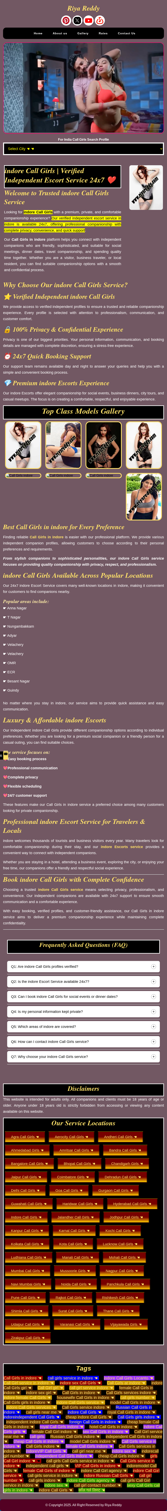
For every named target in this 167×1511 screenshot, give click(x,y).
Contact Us (126, 33)
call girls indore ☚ (44, 1480)
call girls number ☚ (137, 1397)
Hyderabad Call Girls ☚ (132, 1204)
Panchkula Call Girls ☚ (125, 1284)
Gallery (83, 33)
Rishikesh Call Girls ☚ (120, 1298)
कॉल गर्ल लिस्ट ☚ (91, 1490)
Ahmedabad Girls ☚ (27, 1150)
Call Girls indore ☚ (42, 1446)
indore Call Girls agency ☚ (90, 1480)
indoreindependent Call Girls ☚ (31, 1417)
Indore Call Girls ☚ (26, 1217)
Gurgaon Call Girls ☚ (115, 1190)
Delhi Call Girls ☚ (25, 1190)
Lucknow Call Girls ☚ (120, 1244)
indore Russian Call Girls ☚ (108, 1475)
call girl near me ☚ (89, 1451)
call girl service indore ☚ (91, 1388)
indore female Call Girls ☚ (27, 1397)
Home (38, 33)
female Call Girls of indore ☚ (49, 1470)
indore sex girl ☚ (41, 1392)
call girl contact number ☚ (97, 1485)
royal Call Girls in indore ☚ (131, 1412)
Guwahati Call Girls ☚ (29, 1204)
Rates (103, 33)
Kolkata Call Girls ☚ (27, 1244)
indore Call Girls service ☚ (80, 1402)
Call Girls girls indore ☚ (139, 1417)
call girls (37, 1436)
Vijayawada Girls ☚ (126, 1324)
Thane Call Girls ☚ (118, 1311)
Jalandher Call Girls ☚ (75, 1217)
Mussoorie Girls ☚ (75, 1271)
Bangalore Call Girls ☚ (29, 1164)
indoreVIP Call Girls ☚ (46, 1451)
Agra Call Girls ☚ (25, 1137)
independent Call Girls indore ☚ (63, 1456)
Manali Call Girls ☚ (77, 1257)
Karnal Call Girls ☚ (74, 1231)
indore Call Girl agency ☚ (104, 1470)
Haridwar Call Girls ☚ (80, 1204)
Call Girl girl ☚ (50, 1388)
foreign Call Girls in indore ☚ (95, 1422)
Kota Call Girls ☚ (73, 1244)
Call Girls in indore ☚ (23, 1378)
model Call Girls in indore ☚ (135, 1402)
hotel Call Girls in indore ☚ (113, 1427)
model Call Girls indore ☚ (92, 1441)
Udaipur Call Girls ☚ (27, 1324)
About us (60, 33)
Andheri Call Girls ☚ (120, 1137)
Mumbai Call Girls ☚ (27, 1271)
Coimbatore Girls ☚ (73, 1177)
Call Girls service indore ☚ (86, 1407)
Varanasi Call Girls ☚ (77, 1324)
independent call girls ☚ (47, 1466)
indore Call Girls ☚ (84, 1412)
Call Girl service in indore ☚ (29, 1383)
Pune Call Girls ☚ (25, 1298)
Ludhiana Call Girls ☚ (28, 1257)
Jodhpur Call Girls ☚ (126, 1217)
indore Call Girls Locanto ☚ (128, 1378)
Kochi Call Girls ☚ (120, 1231)
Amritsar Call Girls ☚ (76, 1150)
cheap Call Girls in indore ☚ (38, 1441)
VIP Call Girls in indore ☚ (97, 1466)
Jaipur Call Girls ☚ (26, 1177)
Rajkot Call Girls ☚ (71, 1298)
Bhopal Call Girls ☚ (79, 1164)
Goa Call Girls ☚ (68, 1190)
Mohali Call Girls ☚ (124, 1257)
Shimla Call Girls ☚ (26, 1311)
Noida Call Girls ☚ (76, 1284)
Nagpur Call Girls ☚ (122, 1271)
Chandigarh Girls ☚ (127, 1164)
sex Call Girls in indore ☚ (105, 1431)
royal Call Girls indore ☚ (61, 1427)
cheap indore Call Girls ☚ (88, 1417)
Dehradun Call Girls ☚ (123, 1177)
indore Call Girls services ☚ (31, 1407)
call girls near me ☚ (44, 1412)
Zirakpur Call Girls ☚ (28, 1338)
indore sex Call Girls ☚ (80, 1383)
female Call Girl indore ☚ (54, 1431)
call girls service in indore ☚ (73, 1378)
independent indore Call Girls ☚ (34, 1422)
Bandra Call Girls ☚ (125, 1150)
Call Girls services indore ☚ (131, 1392)
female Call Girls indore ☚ (89, 1446)
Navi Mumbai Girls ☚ (28, 1284)
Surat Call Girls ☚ (72, 1311)
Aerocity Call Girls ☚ (71, 1137)
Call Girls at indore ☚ (126, 1383)
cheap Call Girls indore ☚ (121, 1456)
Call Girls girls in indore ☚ (27, 1402)
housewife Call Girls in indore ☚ (85, 1397)
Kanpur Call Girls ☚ (27, 1231)
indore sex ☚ (123, 1451)
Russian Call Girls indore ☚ (75, 1436)
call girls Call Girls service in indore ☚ (80, 1461)
